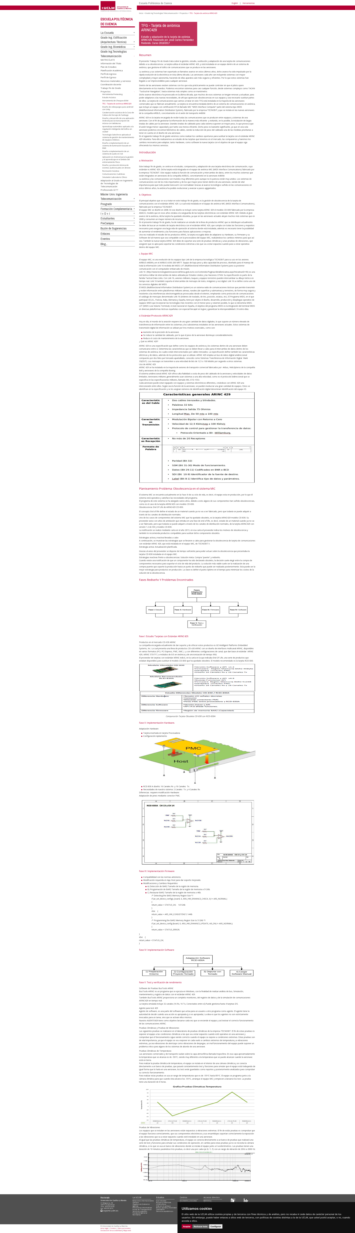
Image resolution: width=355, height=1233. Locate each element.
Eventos (105, 239)
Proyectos (106, 91)
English (235, 3)
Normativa (137, 1215)
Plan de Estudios (108, 66)
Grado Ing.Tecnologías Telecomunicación (161, 13)
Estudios (160, 1197)
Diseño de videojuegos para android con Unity (117, 108)
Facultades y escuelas (188, 1201)
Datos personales (124, 1228)
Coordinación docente (111, 84)
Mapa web (127, 1230)
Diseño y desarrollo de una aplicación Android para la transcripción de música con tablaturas (118, 121)
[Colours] (246, 1201)
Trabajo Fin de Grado (111, 87)
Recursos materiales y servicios (116, 80)
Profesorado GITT (109, 189)
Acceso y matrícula (163, 1202)
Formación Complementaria (116, 209)
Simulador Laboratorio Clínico (114, 177)
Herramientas (249, 3)
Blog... (104, 244)
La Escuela (107, 33)
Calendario (160, 1209)
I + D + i (105, 213)
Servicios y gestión (140, 1211)
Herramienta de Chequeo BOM (115, 100)
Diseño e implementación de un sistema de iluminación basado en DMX (116, 145)
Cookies (113, 1228)
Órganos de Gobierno (141, 1204)
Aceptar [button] (187, 1226)
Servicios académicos (164, 1211)
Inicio (141, 13)
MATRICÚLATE (108, 59)
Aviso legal (104, 1228)
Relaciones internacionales (143, 1201)
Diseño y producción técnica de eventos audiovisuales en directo (116, 166)
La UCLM (137, 1197)
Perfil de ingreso (108, 73)
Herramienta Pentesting (112, 94)
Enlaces (105, 234)
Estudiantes (108, 218)
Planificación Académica (112, 70)
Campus (136, 1202)
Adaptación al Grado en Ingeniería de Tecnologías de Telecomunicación (117, 183)
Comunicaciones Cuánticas (113, 174)
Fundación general (140, 1213)
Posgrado (106, 204)
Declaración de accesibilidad (111, 1230)
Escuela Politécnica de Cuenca (155, 3)
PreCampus (107, 223)
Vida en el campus (163, 1206)
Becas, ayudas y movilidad (166, 1208)
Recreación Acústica (110, 171)
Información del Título (111, 63)
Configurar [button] (216, 1226)
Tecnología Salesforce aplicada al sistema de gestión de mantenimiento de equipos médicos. (118, 137)
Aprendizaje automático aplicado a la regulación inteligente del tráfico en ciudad (118, 129)
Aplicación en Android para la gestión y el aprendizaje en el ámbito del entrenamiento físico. (118, 159)
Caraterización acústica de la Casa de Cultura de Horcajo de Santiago (118, 113)
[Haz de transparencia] (233, 1201)
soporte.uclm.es (110, 1210)
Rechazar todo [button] (200, 1226)
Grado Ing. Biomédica (113, 47)
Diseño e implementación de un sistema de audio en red (115, 152)
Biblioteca (207, 1201)
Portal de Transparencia (142, 1209)
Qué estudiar (161, 1201)
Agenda (135, 1206)
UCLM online (161, 1204)
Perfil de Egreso (108, 77)
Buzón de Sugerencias (114, 228)
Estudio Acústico (109, 97)
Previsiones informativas (142, 1208)
